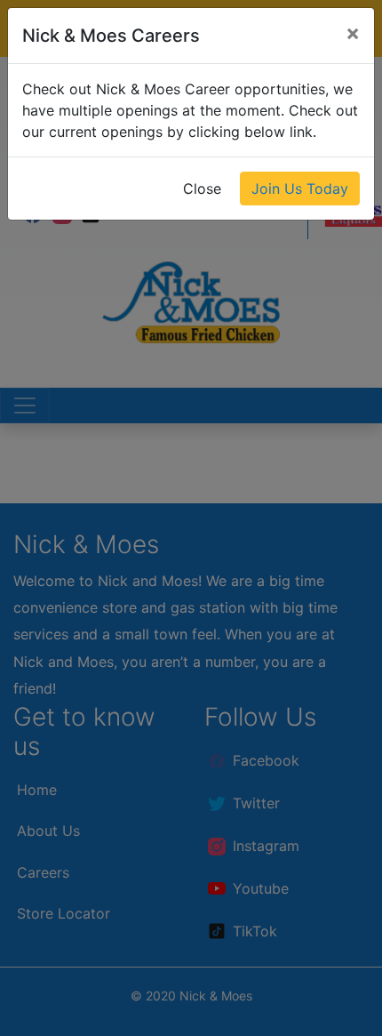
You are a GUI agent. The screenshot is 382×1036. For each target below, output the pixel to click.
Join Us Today (299, 188)
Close (202, 188)
